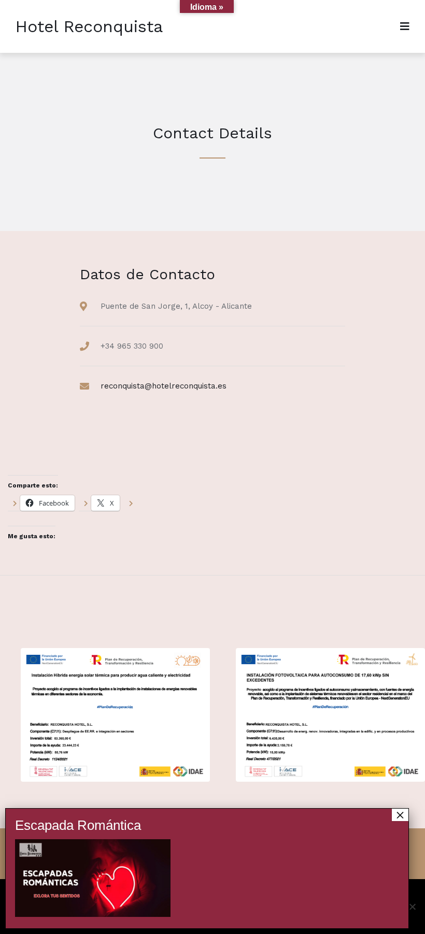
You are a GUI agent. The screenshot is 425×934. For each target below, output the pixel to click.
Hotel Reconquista (89, 26)
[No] (412, 906)
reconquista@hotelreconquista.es (163, 386)
